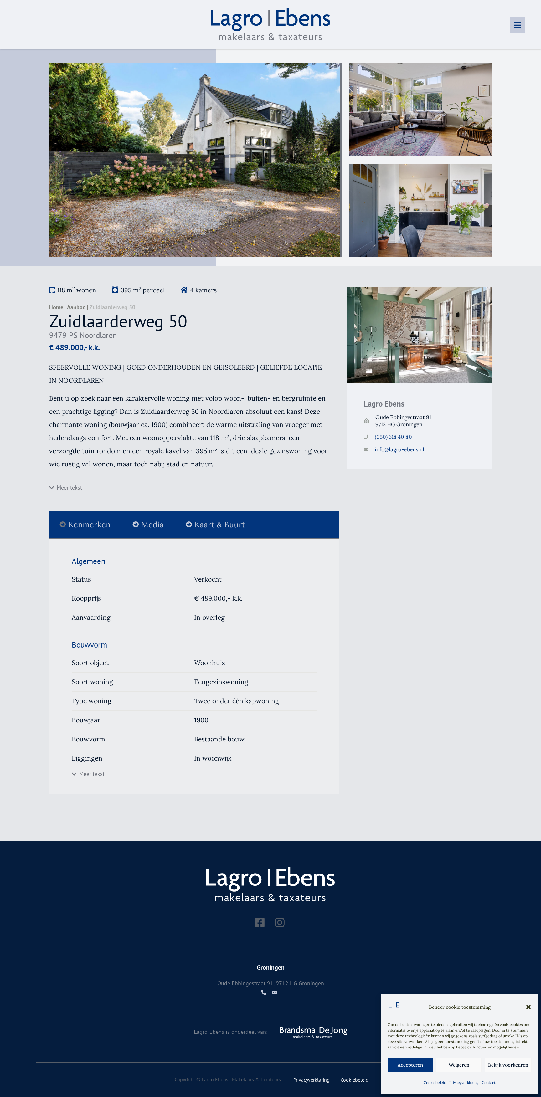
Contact (489, 1082)
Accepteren (410, 1065)
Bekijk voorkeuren (508, 1065)
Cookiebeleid (435, 1082)
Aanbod (76, 307)
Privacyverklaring (464, 1082)
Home (56, 307)
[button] (528, 1007)
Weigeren (459, 1065)
